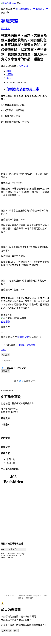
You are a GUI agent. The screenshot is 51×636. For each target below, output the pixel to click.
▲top (3, 349)
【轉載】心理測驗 (26, 345)
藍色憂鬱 (5, 322)
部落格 (10, 74)
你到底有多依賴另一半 (23, 89)
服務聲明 (29, 598)
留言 (26, 337)
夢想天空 (9, 21)
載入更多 (5, 355)
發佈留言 (5, 371)
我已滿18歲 (6, 631)
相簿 (9, 71)
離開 (15, 631)
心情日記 (23, 66)
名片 (9, 78)
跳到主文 (5, 28)
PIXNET (13, 595)
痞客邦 (20, 337)
